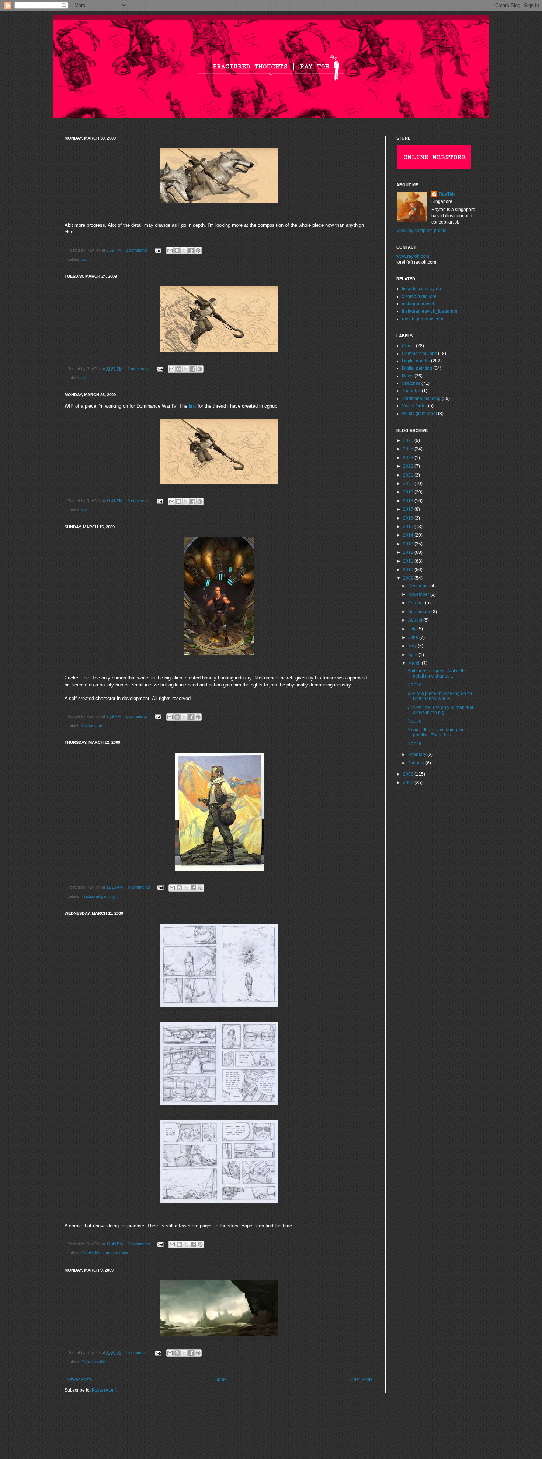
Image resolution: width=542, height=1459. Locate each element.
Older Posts (360, 1379)
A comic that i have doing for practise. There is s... (435, 732)
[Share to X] (184, 250)
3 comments (137, 250)
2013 (408, 543)
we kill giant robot (419, 413)
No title (414, 684)
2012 (408, 552)
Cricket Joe (91, 725)
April (413, 654)
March (415, 663)
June (413, 637)
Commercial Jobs (419, 353)
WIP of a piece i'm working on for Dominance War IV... (439, 696)
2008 (408, 774)
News (407, 376)
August (415, 620)
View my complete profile (421, 230)
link (192, 406)
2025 (408, 448)
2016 (408, 518)
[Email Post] (158, 250)
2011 (408, 561)
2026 (408, 440)
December (419, 585)
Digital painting (417, 368)
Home (221, 1379)
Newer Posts (79, 1379)
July (412, 629)
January (416, 763)
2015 (408, 526)
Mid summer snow (111, 1253)
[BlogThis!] (177, 250)
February (417, 754)
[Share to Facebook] (191, 250)
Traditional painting (98, 896)
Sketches (411, 383)
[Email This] (170, 250)
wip (84, 259)
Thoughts (411, 390)
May (413, 645)
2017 (408, 509)
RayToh (447, 194)
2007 (408, 782)
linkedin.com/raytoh (421, 288)
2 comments (139, 1244)
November (419, 594)
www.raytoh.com (412, 256)
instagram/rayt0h (418, 303)
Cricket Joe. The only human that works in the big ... (440, 710)
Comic (87, 1253)
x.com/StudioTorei (420, 296)
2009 (408, 578)
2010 (408, 569)
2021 (408, 475)
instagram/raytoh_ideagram (429, 311)
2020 (408, 483)
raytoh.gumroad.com (422, 318)
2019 (408, 492)
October (416, 602)
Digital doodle (93, 1362)
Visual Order (414, 405)
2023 (408, 457)
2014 (408, 535)
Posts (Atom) (104, 1390)
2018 (408, 500)
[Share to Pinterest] (198, 250)
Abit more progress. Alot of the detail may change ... (437, 673)
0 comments (139, 501)
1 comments (139, 368)
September (419, 611)
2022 (408, 466)
